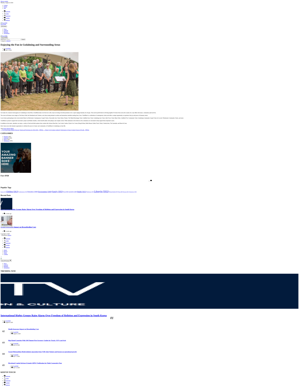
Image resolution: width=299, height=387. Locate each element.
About (5, 250)
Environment (45, 192)
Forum (5, 6)
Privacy (5, 251)
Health (81, 192)
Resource (126, 191)
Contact (6, 5)
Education (32, 191)
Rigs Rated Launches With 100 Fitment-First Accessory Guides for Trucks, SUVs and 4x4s (37, 340)
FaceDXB (8, 48)
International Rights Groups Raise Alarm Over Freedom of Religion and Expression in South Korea (37, 209)
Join (5, 8)
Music (12, 128)
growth (73, 191)
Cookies (6, 254)
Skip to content (4, 1)
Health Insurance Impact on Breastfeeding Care (18, 227)
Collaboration (23, 191)
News (5, 29)
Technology (7, 33)
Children (12, 192)
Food (4, 128)
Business (6, 32)
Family (57, 192)
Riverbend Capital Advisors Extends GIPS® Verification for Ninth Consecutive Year (35, 363)
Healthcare (90, 191)
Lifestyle (6, 30)
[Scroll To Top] (1, 257)
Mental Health (113, 191)
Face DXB (3, 24)
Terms (5, 253)
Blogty (9, 235)
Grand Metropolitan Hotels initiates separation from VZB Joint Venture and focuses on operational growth (42, 352)
